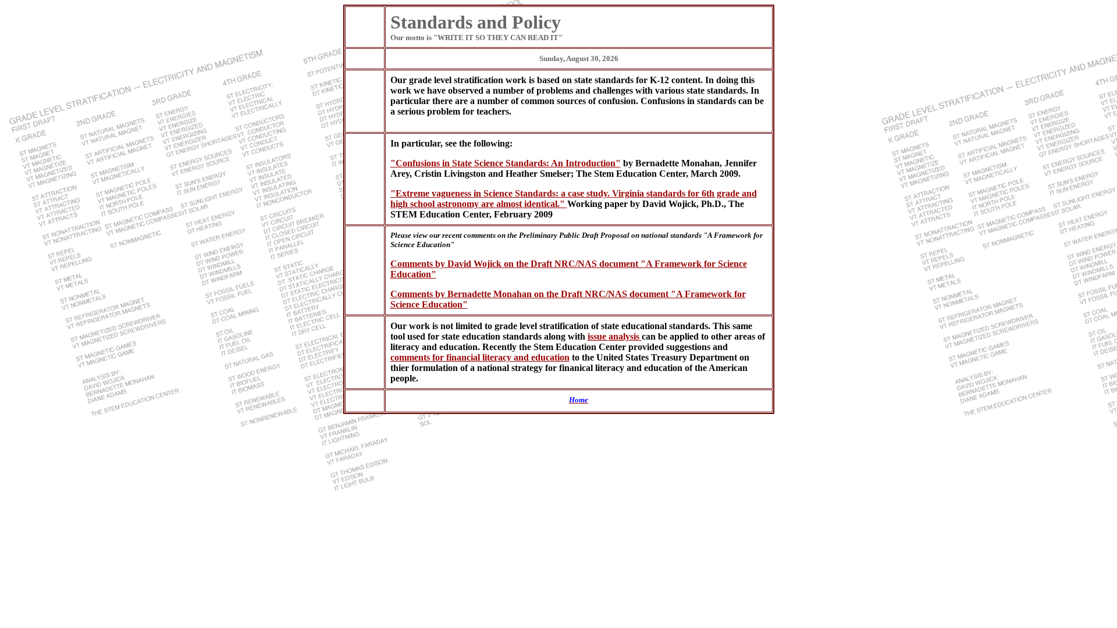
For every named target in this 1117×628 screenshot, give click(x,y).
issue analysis (615, 336)
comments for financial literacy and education (480, 357)
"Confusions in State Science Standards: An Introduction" (505, 163)
